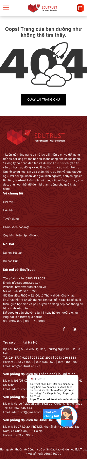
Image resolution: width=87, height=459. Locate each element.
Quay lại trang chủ (43, 99)
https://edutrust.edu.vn (30, 287)
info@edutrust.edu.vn (26, 366)
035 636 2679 (45, 361)
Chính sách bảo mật (16, 227)
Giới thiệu (9, 202)
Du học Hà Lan (12, 252)
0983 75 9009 (23, 361)
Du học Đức (11, 261)
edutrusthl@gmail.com (26, 412)
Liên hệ (8, 210)
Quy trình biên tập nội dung (21, 235)
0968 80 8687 (68, 361)
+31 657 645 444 (20, 408)
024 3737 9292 (18, 357)
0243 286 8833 (65, 357)
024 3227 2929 (42, 357)
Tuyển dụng (11, 218)
